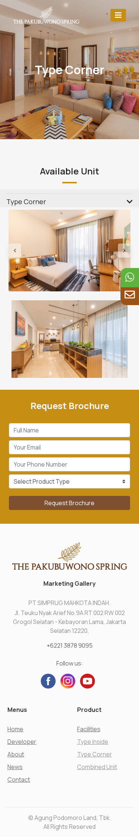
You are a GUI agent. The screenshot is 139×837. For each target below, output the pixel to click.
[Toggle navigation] (118, 15)
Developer (21, 742)
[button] (18, 250)
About (15, 754)
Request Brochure (69, 503)
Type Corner (94, 754)
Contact (18, 779)
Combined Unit (97, 767)
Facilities (88, 729)
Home (15, 729)
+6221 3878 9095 (70, 645)
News (15, 767)
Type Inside (92, 742)
